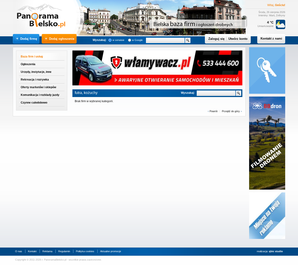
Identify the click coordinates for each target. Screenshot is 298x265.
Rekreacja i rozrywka (35, 79)
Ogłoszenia (28, 64)
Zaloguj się (216, 38)
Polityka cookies (85, 251)
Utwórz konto (237, 38)
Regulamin (64, 251)
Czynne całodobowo (34, 102)
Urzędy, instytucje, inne (36, 72)
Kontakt (32, 251)
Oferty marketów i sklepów (38, 87)
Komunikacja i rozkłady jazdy (40, 95)
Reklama (47, 251)
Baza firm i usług (32, 56)
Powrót (213, 111)
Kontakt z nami (271, 38)
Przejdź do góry (231, 111)
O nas (18, 251)
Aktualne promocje (110, 251)
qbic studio (276, 251)
